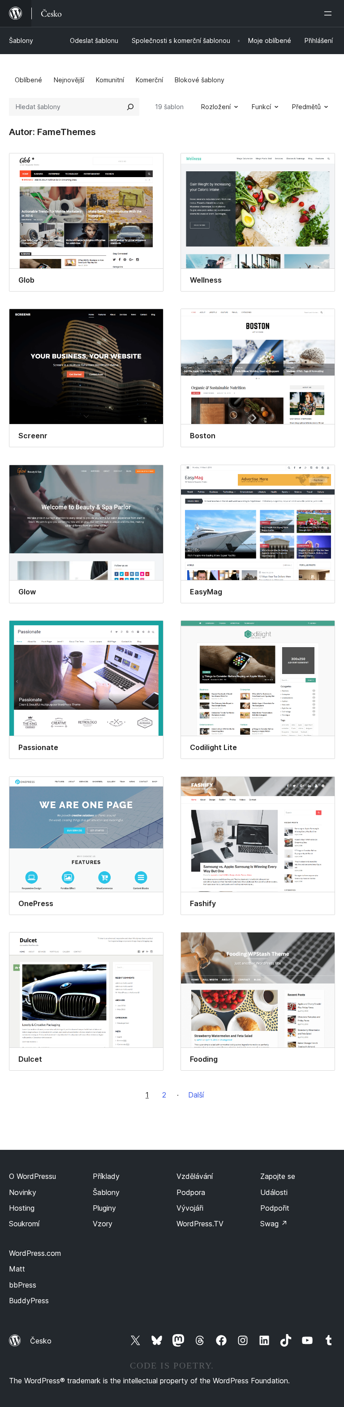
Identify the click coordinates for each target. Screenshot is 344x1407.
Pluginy (104, 1208)
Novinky (22, 1192)
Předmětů (306, 106)
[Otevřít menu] (329, 13)
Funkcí (261, 106)
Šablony (21, 40)
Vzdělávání (194, 1176)
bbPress (22, 1284)
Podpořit (274, 1208)
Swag (274, 1223)
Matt (17, 1268)
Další (196, 1094)
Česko (41, 1340)
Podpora (190, 1192)
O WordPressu (32, 1176)
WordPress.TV (200, 1223)
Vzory (102, 1223)
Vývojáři (189, 1208)
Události (274, 1192)
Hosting (21, 1208)
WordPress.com (35, 1253)
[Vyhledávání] (130, 107)
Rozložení (216, 106)
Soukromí (24, 1223)
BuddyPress (29, 1300)
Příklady (106, 1176)
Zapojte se (277, 1176)
